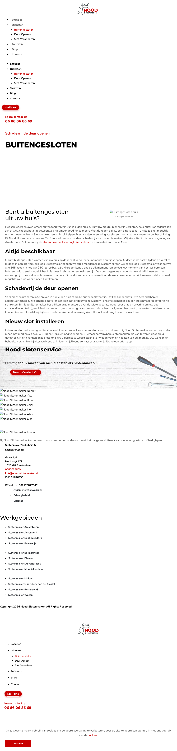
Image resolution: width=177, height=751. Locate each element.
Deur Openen (22, 34)
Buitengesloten (24, 30)
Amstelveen (83, 242)
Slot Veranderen (24, 83)
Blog (13, 93)
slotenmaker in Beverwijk (58, 242)
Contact (17, 54)
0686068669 (13, 469)
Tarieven (15, 88)
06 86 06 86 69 (18, 121)
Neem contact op (16, 116)
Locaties (15, 63)
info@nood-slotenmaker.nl (21, 473)
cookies (92, 735)
